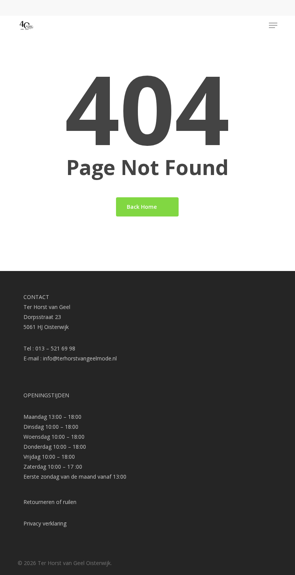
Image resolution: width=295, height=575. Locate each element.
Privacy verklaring (44, 523)
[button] (273, 25)
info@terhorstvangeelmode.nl (80, 358)
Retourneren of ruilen (49, 502)
